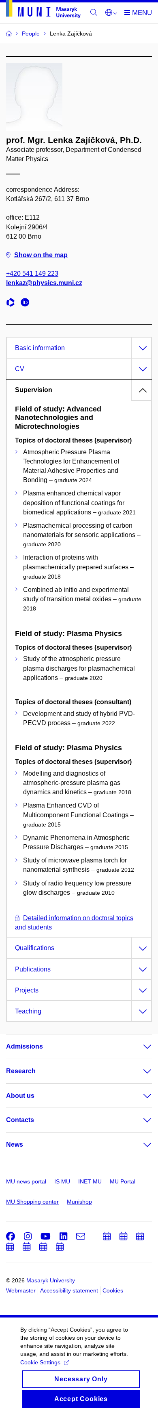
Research (21, 1071)
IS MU (62, 1181)
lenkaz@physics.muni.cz (44, 282)
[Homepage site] (43, 10)
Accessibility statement (69, 1290)
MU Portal (122, 1181)
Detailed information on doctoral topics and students (74, 923)
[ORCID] (27, 303)
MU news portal (26, 1181)
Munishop (79, 1201)
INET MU (90, 1181)
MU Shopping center (32, 1201)
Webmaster (21, 1290)
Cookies (112, 1290)
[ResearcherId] (12, 303)
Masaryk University (50, 1280)
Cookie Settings (40, 1362)
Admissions (24, 1046)
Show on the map (41, 255)
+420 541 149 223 (32, 273)
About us (20, 1095)
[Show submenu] (139, 1046)
